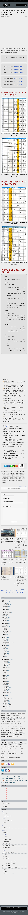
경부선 (7, 473)
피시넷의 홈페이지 (6, 827)
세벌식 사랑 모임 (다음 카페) (8, 863)
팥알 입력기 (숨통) (6, 847)
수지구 (3, 780)
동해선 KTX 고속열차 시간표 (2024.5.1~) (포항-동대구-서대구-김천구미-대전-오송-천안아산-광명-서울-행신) (14, 397)
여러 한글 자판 (8, 612)
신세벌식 (7, 607)
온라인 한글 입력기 (6, 843)
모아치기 (6, 609)
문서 (6, 650)
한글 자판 (6, 601)
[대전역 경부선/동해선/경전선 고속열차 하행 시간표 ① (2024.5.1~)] (14, 221)
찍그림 (5, 669)
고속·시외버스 (8, 698)
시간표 (16, 478)
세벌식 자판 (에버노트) (7, 865)
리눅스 (6, 653)
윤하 (23, 780)
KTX (12, 471)
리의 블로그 (5, 854)
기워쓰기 (7, 618)
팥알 (26, 16)
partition (19, 780)
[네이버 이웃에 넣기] (6, 765)
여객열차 (3, 16)
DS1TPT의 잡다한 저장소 (8, 852)
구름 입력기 (5, 836)
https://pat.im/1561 (18, 81)
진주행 (4, 480)
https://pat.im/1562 (18, 84)
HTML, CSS (7, 631)
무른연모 (6, 645)
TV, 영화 (6, 667)
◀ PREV (3, 590)
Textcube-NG (5, 832)
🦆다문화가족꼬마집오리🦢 (8, 873)
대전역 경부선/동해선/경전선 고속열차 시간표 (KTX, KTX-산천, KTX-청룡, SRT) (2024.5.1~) (13, 12)
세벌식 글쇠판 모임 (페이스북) (9, 861)
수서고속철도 (5, 478)
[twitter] (2, 771)
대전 (17, 473)
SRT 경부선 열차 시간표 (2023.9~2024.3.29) (14, 414)
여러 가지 (7, 673)
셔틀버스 (7, 708)
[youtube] (9, 771)
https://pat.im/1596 (18, 66)
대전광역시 (22, 473)
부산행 (17, 475)
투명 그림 (8, 776)
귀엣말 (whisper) (8, 506)
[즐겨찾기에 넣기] (12, 765)
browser (11, 778)
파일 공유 (7, 658)
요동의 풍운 (5, 813)
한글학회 (4, 822)
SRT (4, 473)
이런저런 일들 (8, 664)
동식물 (6, 670)
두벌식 (6, 603)
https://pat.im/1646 (18, 78)
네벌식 (6, 611)
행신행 (4, 482)
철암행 (7, 780)
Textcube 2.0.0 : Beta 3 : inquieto (14, 908)
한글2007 (20, 776)
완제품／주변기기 (8, 642)
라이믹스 (5, 625)
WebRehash (14, 912)
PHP (6, 634)
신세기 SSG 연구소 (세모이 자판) (9, 867)
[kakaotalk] (14, 467)
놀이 (6, 648)
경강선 (6, 681)
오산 (7, 778)
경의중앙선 (7, 683)
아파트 (2, 782)
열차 (20, 478)
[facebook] (6, 771)
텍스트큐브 (6, 617)
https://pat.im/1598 (18, 72)
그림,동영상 (7, 647)
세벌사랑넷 (4, 856)
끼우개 (6, 620)
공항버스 (7, 701)
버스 (5, 697)
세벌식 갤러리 (5, 858)
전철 (5, 676)
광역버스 (6, 700)
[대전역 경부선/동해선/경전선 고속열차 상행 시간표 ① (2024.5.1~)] (14, 132)
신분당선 (7, 689)
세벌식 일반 (7, 604)
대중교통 (9, 475)
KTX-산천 (17, 471)
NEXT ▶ (21, 592)
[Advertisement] (14, 32)
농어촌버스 (7, 706)
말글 (5, 615)
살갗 (5, 622)
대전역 (4, 475)
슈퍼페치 (3, 776)
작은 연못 (4, 871)
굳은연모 (6, 639)
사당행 (6, 782)
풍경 (5, 672)
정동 (23, 478)
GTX (6, 690)
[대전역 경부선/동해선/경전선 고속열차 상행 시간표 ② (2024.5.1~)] (14, 173)
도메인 (6, 629)
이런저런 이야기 (7, 659)
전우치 (15, 778)
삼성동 (15, 776)
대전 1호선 (7, 693)
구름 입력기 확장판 (6, 839)
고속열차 (13, 473)
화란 (14, 782)
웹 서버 (6, 628)
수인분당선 (7, 687)
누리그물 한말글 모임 (7, 820)
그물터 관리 (6, 626)
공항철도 (7, 686)
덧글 (25, 486)
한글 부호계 (6, 614)
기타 (6, 695)
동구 (14, 475)
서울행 (22, 475)
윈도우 (6, 651)
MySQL (6, 636)
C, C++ (6, 654)
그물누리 (6, 637)
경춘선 (6, 684)
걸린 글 (21, 486)
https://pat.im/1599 (18, 69)
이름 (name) (5, 494)
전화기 (6, 643)
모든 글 (5, 600)
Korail (8, 471)
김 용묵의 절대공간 (6, 841)
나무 (12, 776)
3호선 (6, 679)
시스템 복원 (20, 778)
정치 (6, 665)
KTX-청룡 (22, 471)
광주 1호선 (7, 692)
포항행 (13, 480)
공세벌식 (7, 606)
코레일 (8, 480)
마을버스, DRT (8, 704)
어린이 (10, 782)
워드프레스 (6, 623)
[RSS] (2, 765)
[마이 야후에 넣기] (9, 765)
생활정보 (7, 661)
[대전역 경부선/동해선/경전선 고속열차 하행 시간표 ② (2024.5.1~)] (14, 261)
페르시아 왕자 (13, 780)
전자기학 (3, 778)
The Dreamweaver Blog (17, 911)
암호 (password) (6, 498)
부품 (6, 640)
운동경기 (7, 662)
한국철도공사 (19, 480)
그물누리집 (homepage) (8, 501)
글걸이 (13, 907)
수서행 (11, 478)
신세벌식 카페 (5, 869)
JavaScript (7, 632)
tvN (26, 780)
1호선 (6, 678)
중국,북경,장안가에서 (7, 816)
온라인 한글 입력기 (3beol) (8, 845)
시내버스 (7, 703)
